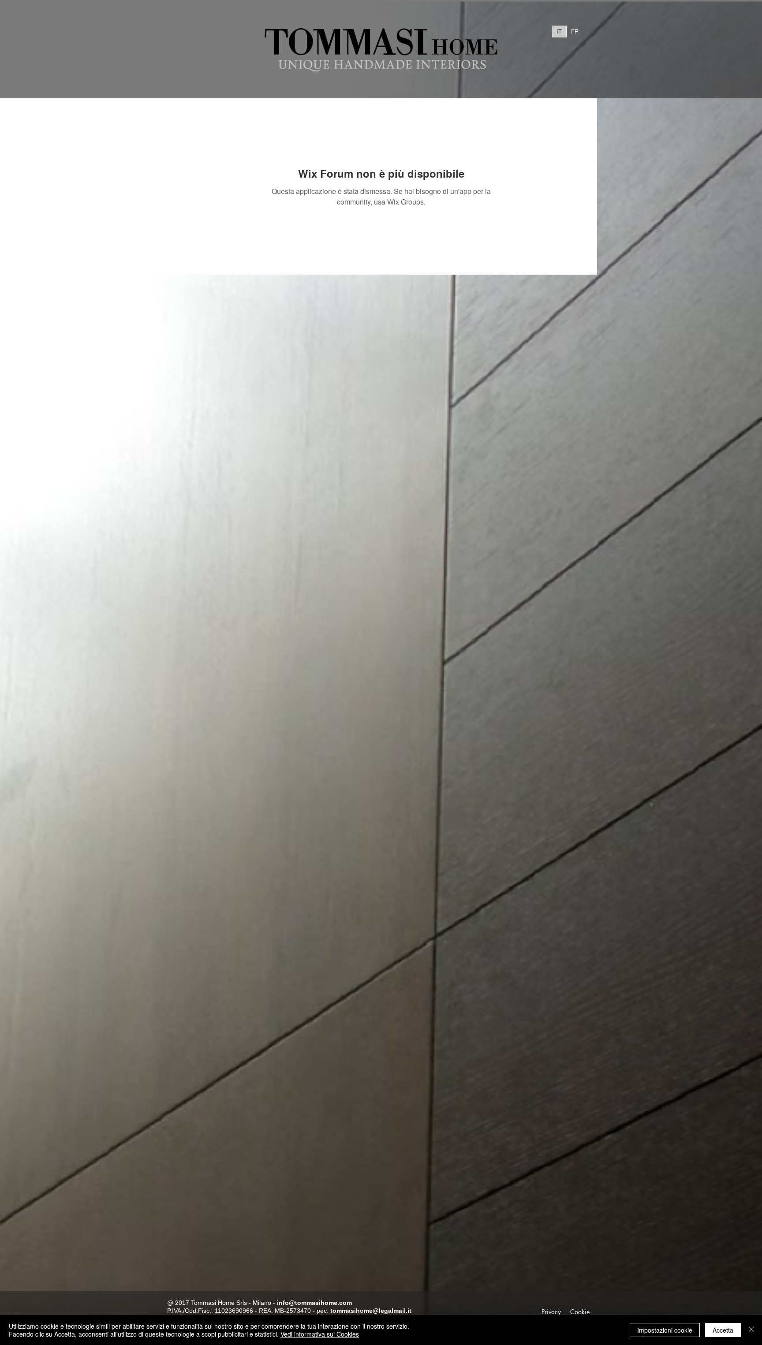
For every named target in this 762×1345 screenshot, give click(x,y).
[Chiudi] (751, 1330)
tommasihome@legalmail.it (370, 1310)
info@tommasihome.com (314, 1302)
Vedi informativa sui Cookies (319, 1334)
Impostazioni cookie (664, 1330)
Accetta (723, 1330)
